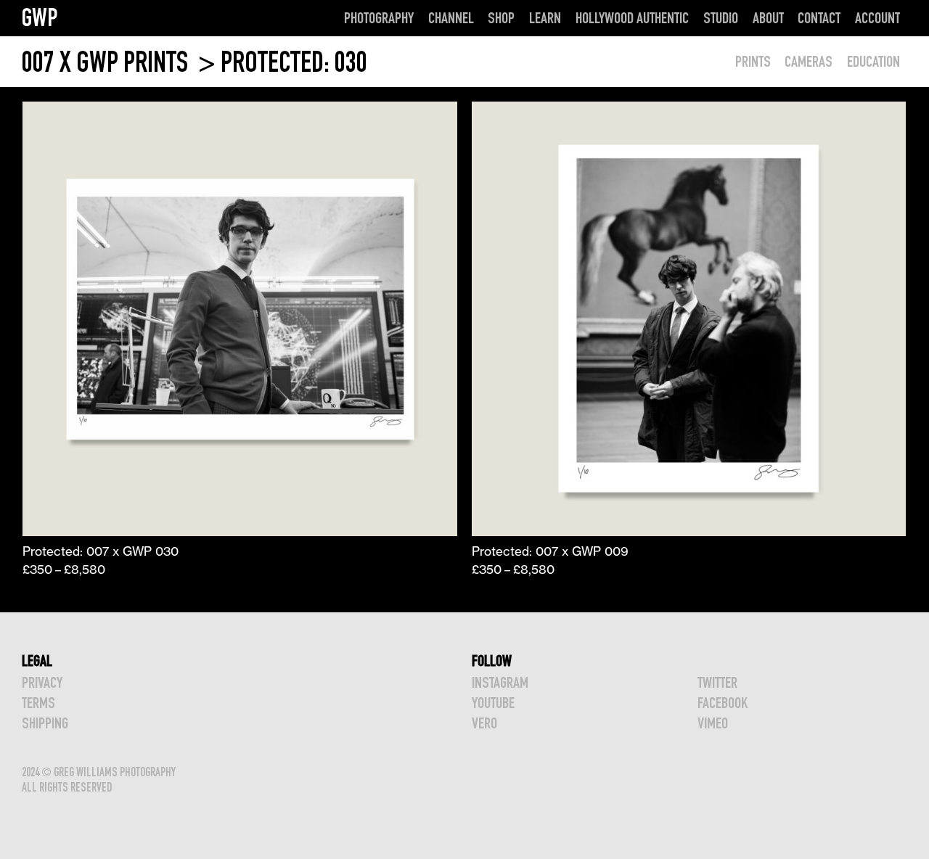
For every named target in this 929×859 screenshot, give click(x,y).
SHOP (501, 18)
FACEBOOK (722, 702)
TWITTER (717, 682)
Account (877, 18)
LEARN (545, 18)
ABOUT (768, 18)
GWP (40, 17)
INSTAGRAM (500, 682)
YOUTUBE (493, 702)
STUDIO (720, 18)
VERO (484, 723)
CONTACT (819, 18)
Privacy (42, 682)
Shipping (45, 723)
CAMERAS (808, 61)
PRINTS (753, 61)
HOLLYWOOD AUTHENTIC (632, 18)
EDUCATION (873, 61)
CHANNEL (451, 18)
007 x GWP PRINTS (107, 62)
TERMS (38, 702)
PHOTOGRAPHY (379, 18)
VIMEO (712, 723)
